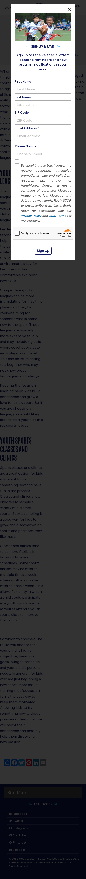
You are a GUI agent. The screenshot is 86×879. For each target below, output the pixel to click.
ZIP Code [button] (22, 112)
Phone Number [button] (26, 146)
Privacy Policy (31, 216)
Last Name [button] (23, 97)
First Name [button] (23, 81)
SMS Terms (57, 216)
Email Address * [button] (27, 128)
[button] (46, 193)
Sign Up (43, 250)
